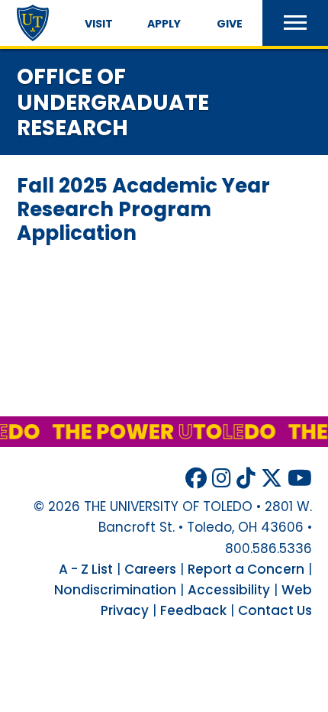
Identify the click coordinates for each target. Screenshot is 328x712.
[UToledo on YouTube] (300, 479)
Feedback (193, 610)
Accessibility (229, 590)
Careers (150, 569)
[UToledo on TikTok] (246, 479)
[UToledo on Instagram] (221, 479)
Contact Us (275, 610)
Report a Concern (246, 569)
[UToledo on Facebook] (196, 479)
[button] (295, 23)
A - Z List (86, 569)
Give (230, 23)
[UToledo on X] (271, 479)
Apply (164, 23)
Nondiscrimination (115, 590)
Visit (99, 23)
